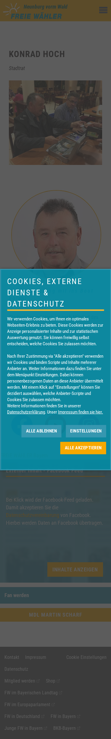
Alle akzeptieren (83, 447)
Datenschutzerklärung (26, 411)
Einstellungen (86, 431)
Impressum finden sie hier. (80, 411)
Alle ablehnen (41, 431)
